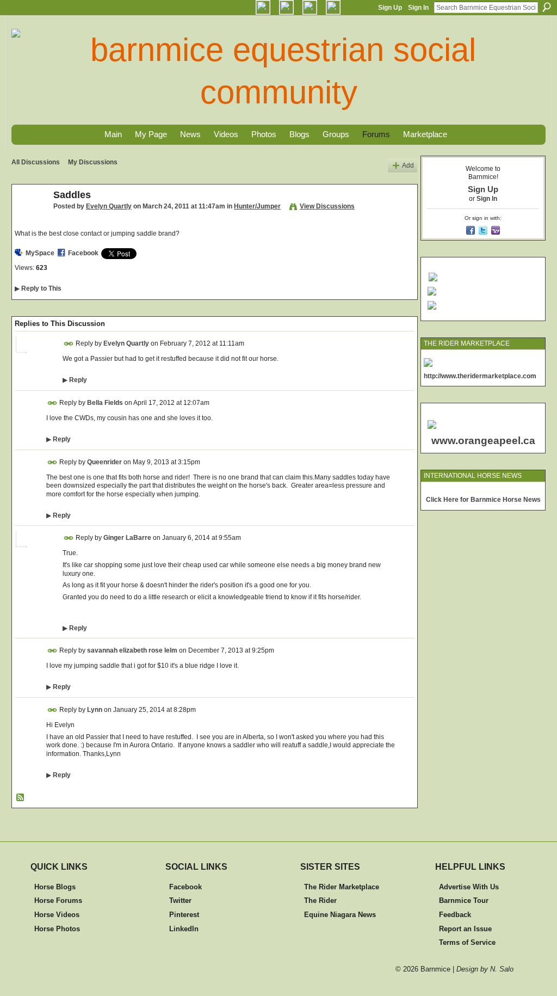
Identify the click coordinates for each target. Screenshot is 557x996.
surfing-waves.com (516, 492)
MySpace (40, 253)
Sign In (418, 7)
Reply (75, 380)
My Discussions (92, 162)
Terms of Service (467, 942)
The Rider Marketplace (341, 887)
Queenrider (104, 461)
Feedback (455, 915)
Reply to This (38, 288)
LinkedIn (184, 929)
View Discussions (327, 206)
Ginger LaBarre (127, 538)
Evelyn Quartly (109, 206)
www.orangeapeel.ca (483, 440)
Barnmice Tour (463, 900)
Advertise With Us (469, 887)
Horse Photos (57, 929)
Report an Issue (465, 929)
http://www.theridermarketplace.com (480, 376)
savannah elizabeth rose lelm (132, 650)
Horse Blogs (55, 887)
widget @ (477, 492)
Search (546, 7)
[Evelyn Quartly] (29, 219)
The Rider (320, 900)
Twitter (180, 900)
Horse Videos (56, 915)
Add (408, 165)
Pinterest (184, 915)
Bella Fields (105, 403)
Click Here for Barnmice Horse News (483, 499)
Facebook (83, 253)
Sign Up (390, 7)
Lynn (94, 710)
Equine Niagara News (340, 915)
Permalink (69, 344)
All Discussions (35, 162)
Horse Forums (58, 900)
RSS (21, 798)
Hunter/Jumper (257, 206)
